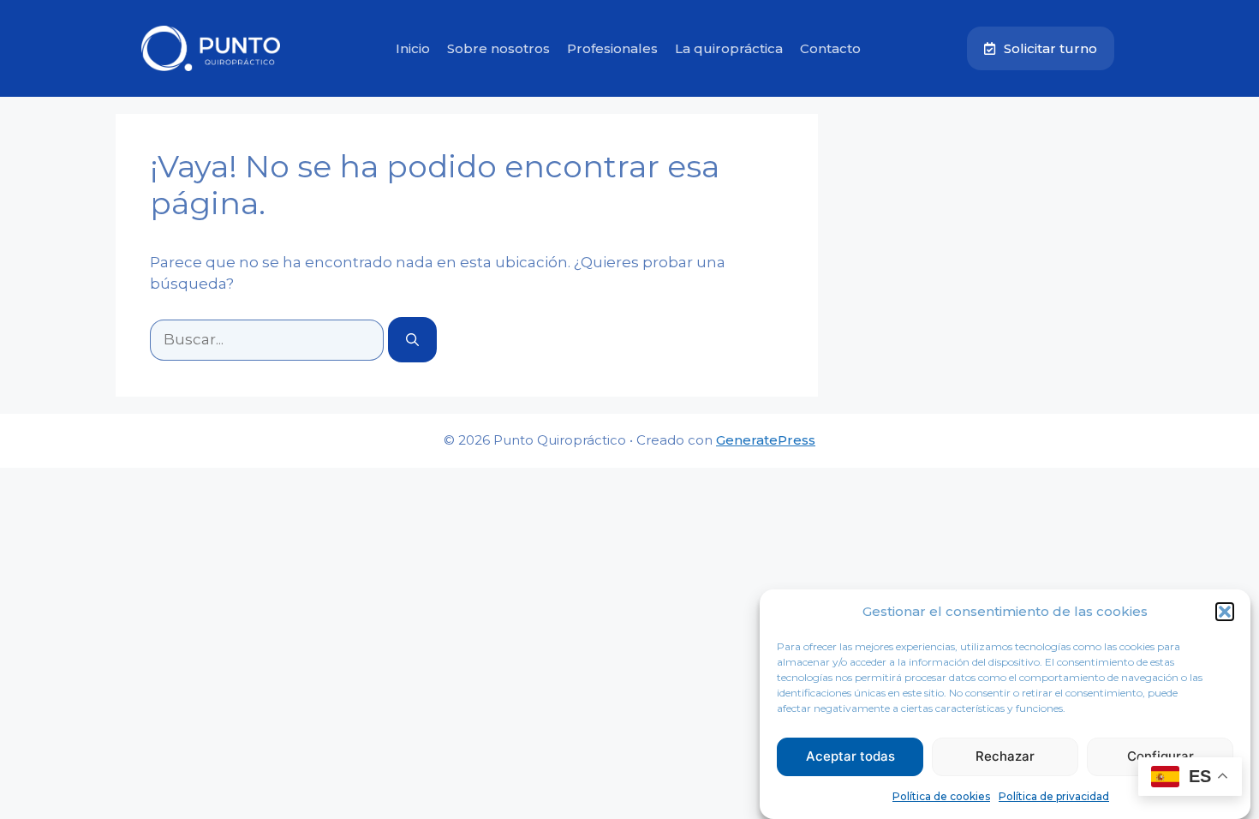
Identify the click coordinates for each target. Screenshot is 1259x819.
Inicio (413, 48)
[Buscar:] (269, 339)
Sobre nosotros (498, 48)
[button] (1224, 611)
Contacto (830, 48)
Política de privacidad (1054, 796)
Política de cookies (941, 796)
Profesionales (612, 48)
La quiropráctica (729, 48)
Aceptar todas (850, 756)
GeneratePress (765, 440)
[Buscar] (412, 339)
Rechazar (1005, 756)
